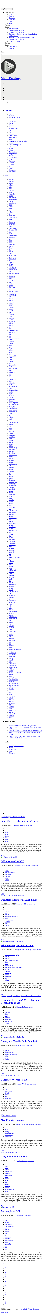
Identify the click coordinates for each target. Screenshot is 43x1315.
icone (10, 555)
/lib (10, 581)
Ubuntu (11, 164)
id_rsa (11, 525)
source (11, 476)
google (11, 444)
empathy (11, 626)
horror (11, 698)
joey (10, 363)
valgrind (7, 925)
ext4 (10, 636)
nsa (10, 509)
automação (12, 714)
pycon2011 (12, 356)
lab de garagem (13, 591)
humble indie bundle (15, 649)
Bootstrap (36, 1309)
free (10, 221)
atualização (12, 663)
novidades (8, 1136)
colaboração (12, 570)
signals (11, 496)
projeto (11, 537)
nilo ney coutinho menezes (13, 967)
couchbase (8, 874)
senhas (11, 528)
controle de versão (10, 1226)
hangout (11, 424)
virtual (11, 456)
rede (10, 662)
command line (13, 680)
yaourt (11, 590)
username (12, 399)
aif (9, 421)
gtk (10, 239)
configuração (13, 410)
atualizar (11, 487)
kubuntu (7, 1239)
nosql (10, 278)
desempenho (13, 618)
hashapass (12, 595)
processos (12, 293)
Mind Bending (9, 12)
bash (10, 438)
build (6, 1168)
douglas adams (13, 390)
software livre (13, 530)
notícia (11, 462)
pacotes (11, 701)
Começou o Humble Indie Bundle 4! (19, 1041)
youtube (11, 307)
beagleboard (12, 584)
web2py (11, 251)
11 (5, 1287)
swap (10, 233)
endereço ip (12, 295)
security (11, 613)
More (2, 855)
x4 (9, 275)
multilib (11, 550)
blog (10, 415)
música (11, 350)
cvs (6, 1228)
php (10, 624)
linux (10, 676)
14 (5, 1292)
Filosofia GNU (13, 128)
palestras (11, 561)
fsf (9, 473)
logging (11, 341)
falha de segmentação (11, 916)
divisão (11, 248)
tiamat (11, 478)
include (11, 660)
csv (10, 232)
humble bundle (13, 667)
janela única (12, 259)
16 (5, 1296)
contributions (13, 408)
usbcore (11, 431)
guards (11, 501)
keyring (11, 190)
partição (11, 320)
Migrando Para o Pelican (16, 39)
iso (10, 250)
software (11, 699)
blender (7, 911)
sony (10, 717)
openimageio (13, 482)
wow (6, 1191)
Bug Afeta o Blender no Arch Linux (19, 899)
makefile (11, 500)
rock (10, 498)
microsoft (12, 640)
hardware (12, 622)
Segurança (12, 161)
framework (12, 255)
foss (10, 260)
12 (5, 1288)
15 (5, 1294)
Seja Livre (12, 753)
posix (10, 430)
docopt (11, 582)
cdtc (10, 620)
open (10, 428)
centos (11, 708)
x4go (10, 394)
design (11, 208)
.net (10, 354)
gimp (10, 242)
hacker (11, 304)
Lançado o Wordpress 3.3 (14, 1079)
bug (10, 336)
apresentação (13, 228)
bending (11, 451)
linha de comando (14, 338)
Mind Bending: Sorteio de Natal (17, 945)
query (10, 188)
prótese (11, 264)
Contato (7, 43)
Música (11, 146)
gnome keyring (13, 269)
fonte (6, 834)
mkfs (10, 370)
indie (10, 505)
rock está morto (13, 404)
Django (11, 123)
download (12, 453)
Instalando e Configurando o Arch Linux (21, 37)
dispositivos (12, 485)
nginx (10, 305)
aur (10, 465)
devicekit (11, 577)
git (9, 210)
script (10, 358)
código (11, 201)
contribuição (13, 611)
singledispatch (13, 403)
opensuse (12, 507)
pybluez (11, 669)
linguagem (12, 322)
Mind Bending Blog (15, 145)
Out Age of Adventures (16, 746)
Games (11, 130)
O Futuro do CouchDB (12, 861)
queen (11, 588)
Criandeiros (12, 121)
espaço (11, 491)
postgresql (12, 543)
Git (10, 132)
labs (10, 271)
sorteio (11, 609)
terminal (11, 572)
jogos (10, 413)
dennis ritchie (13, 197)
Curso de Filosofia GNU (16, 30)
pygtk (10, 419)
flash (10, 546)
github (11, 309)
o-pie (6, 1180)
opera (10, 633)
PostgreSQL (13, 152)
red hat (11, 469)
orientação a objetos (15, 672)
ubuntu (11, 563)
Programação (13, 154)
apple (10, 253)
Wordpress (12, 170)
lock (10, 377)
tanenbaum (12, 203)
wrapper (11, 395)
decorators (12, 449)
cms (10, 374)
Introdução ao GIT (10, 1211)
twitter (11, 196)
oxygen (7, 841)
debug (7, 914)
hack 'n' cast (12, 710)
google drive (13, 235)
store (10, 334)
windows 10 (13, 368)
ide (10, 327)
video (10, 606)
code (10, 296)
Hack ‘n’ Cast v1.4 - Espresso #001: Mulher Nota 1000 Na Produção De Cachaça (24, 737)
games (11, 615)
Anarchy (11, 114)
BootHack (24, 1309)
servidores (12, 437)
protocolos (12, 224)
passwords (12, 332)
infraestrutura (13, 455)
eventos (11, 471)
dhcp (10, 381)
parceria (7, 971)
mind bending (13, 412)
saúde (10, 385)
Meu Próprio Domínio (12, 1120)
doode (11, 323)
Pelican (11, 150)
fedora (11, 687)
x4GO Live (12, 172)
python (11, 183)
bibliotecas (12, 527)
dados (10, 325)
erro (10, 554)
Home (11, 14)
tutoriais (11, 575)
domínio (11, 645)
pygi (10, 352)
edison (11, 573)
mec (10, 642)
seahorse (11, 586)
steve (10, 651)
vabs (10, 629)
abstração (12, 194)
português (12, 215)
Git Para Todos (13, 36)
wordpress (12, 681)
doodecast (12, 480)
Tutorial (11, 163)
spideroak (12, 656)
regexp (11, 712)
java (10, 644)
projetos (11, 548)
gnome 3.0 (12, 379)
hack (10, 647)
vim (10, 426)
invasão (11, 318)
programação (13, 464)
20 (5, 1303)
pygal (10, 349)
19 (5, 1301)
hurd (10, 579)
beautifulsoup (13, 518)
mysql (7, 1093)
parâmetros (12, 512)
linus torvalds (13, 230)
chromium (12, 302)
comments (28, 825)
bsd (10, 519)
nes (10, 559)
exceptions (12, 545)
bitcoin (11, 534)
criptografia (12, 600)
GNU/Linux (13, 136)
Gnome (11, 134)
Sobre (6, 45)
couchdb (11, 716)
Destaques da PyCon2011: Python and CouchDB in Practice (20, 1001)
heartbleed (12, 539)
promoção (12, 602)
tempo (11, 635)
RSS (10, 23)
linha (10, 329)
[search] (1, 54)
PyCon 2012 (13, 157)
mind (10, 345)
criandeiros (12, 654)
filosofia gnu (13, 386)
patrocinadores (13, 331)
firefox (11, 492)
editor (6, 1233)
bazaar (7, 1222)
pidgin (11, 503)
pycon (11, 442)
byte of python (13, 291)
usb (10, 532)
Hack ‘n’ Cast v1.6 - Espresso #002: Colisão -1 (25, 731)
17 (5, 1297)
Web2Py (11, 168)
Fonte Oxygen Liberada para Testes (19, 821)
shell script (12, 483)
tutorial (11, 516)
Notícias (11, 148)
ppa (6, 1182)
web (10, 187)
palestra (11, 638)
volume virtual (13, 217)
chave (10, 604)
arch (10, 608)
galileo (11, 246)
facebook (12, 703)
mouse (7, 1178)
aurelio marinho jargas (12, 955)
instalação (12, 277)
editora (11, 417)
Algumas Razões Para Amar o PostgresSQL (23, 725)
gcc (10, 347)
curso (10, 359)
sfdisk (10, 185)
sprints (11, 286)
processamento (13, 683)
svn (6, 1246)
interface (11, 181)
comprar (11, 597)
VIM (10, 166)
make (10, 474)
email (10, 388)
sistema (11, 658)
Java (10, 139)
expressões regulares (11, 960)
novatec (11, 179)
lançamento (12, 244)
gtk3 (10, 564)
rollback (11, 460)
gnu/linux (12, 541)
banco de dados (14, 273)
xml (10, 690)
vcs (6, 1248)
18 (5, 1299)
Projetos (7, 25)
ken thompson (13, 422)
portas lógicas (13, 199)
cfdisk (11, 316)
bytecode (11, 383)
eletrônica (12, 696)
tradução (11, 689)
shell (10, 192)
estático (11, 284)
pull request (12, 268)
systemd (11, 397)
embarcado (12, 665)
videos (11, 440)
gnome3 (11, 467)
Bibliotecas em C (14, 28)
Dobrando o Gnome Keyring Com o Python (23, 34)
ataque (11, 206)
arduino (11, 314)
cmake (11, 392)
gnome (11, 343)
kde (6, 838)
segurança (12, 435)
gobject (11, 446)
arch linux (12, 280)
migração (12, 552)
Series (7, 27)
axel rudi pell (13, 510)
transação (12, 494)
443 (10, 289)
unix (10, 692)
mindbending (13, 447)
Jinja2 (10, 751)
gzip (10, 226)
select (10, 367)
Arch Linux (12, 116)
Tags (10, 21)
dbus (10, 241)
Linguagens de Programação (18, 141)
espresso (11, 627)
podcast (11, 514)
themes (11, 298)
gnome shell (12, 257)
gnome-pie (12, 365)
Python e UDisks (14, 41)
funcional (12, 223)
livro (10, 568)
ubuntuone (12, 237)
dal (10, 705)
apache (7, 871)
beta (10, 282)
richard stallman (14, 685)
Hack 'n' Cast (13, 46)
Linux (11, 143)
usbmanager (12, 523)
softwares (12, 372)
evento (11, 671)
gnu (10, 536)
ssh (10, 313)
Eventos (11, 125)
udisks (11, 566)
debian (11, 300)
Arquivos (12, 18)
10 (5, 1285)
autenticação (13, 617)
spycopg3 (12, 287)
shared (11, 401)
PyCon (11, 155)
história (11, 311)
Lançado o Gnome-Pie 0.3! (14, 1156)
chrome (11, 262)
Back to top (4, 1312)
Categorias (12, 19)
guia (10, 376)
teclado (7, 1184)
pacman (11, 707)
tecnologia (12, 489)
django (11, 521)
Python (11, 159)
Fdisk (10, 127)
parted (11, 674)
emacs (11, 433)
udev (10, 219)
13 (5, 1290)
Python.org (12, 749)
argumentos (12, 631)
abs (10, 593)
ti (9, 214)
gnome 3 (11, 361)
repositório (8, 1244)
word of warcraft (10, 1189)
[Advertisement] (24, 784)
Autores (11, 16)
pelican (11, 212)
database (11, 266)
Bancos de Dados (14, 118)
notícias (11, 458)
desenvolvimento (14, 557)
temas (10, 205)
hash (10, 694)
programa (12, 406)
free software (13, 678)
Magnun (11, 48)
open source (12, 653)
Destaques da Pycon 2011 (17, 32)
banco (11, 340)
